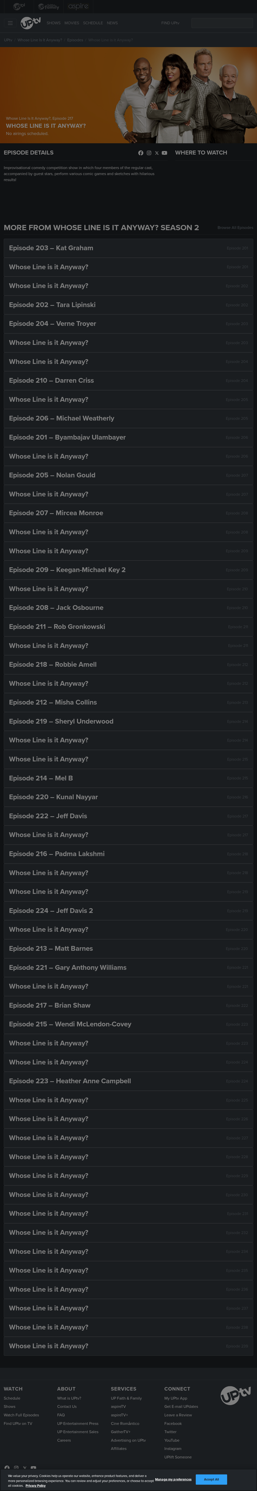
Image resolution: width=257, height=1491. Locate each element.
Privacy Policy (36, 1486)
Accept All (211, 1479)
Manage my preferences (173, 1479)
